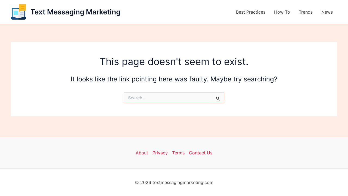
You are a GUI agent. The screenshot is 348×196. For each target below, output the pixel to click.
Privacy (160, 152)
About (142, 152)
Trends (306, 12)
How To (282, 12)
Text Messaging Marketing (75, 12)
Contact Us (200, 152)
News (327, 12)
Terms (178, 152)
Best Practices (250, 12)
